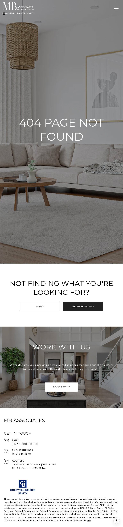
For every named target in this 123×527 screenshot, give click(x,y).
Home (40, 306)
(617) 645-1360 (21, 453)
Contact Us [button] (61, 387)
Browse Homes (83, 306)
